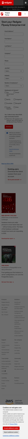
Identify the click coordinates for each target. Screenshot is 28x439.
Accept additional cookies (11, 428)
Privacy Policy (13, 424)
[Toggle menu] (25, 2)
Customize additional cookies (11, 435)
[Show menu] (25, 14)
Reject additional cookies (11, 432)
